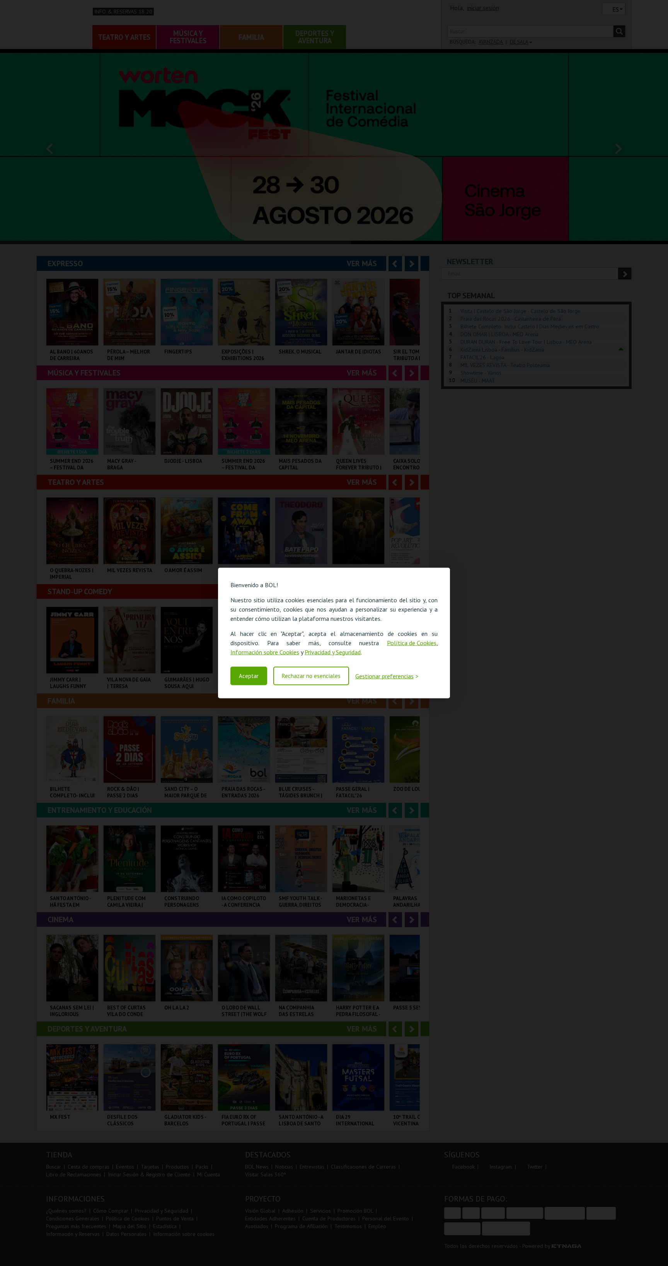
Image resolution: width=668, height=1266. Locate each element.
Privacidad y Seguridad (333, 652)
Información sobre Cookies (264, 652)
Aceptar (249, 676)
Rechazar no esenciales (311, 676)
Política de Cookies (411, 642)
